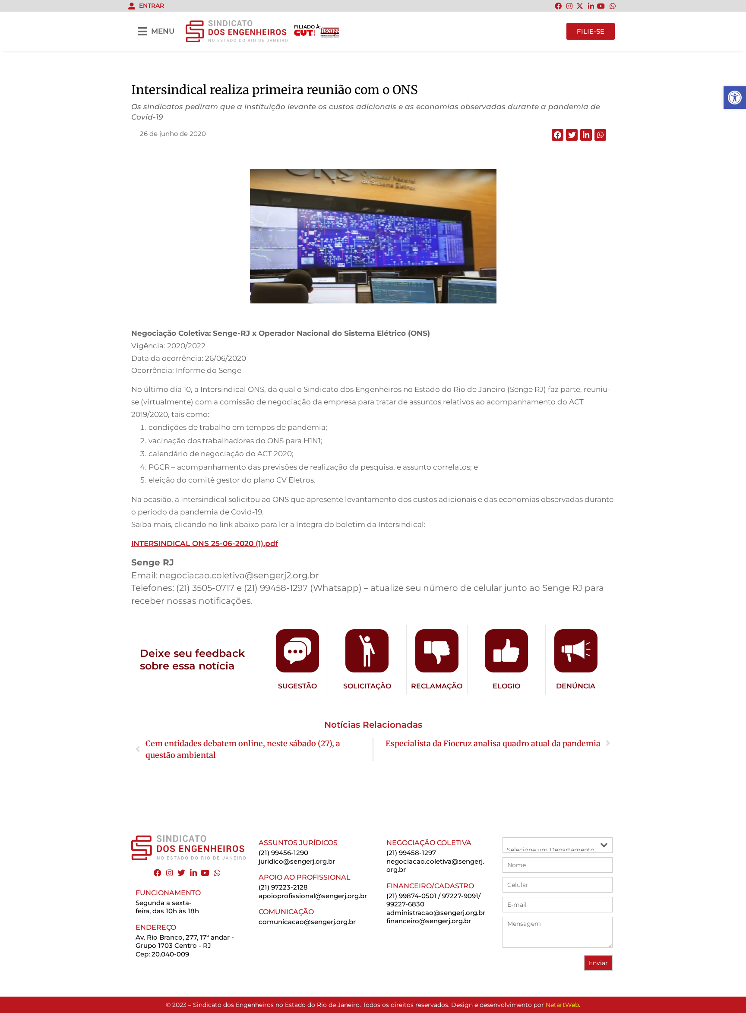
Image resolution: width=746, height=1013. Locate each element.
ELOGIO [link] (506, 686)
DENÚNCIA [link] (575, 686)
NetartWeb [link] (562, 1005)
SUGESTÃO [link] (297, 686)
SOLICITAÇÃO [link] (367, 686)
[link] (735, 97)
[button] (557, 135)
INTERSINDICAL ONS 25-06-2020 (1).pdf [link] (204, 543)
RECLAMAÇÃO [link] (436, 686)
